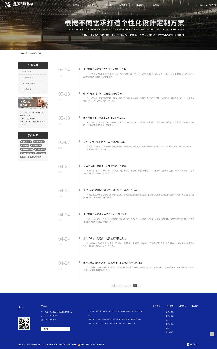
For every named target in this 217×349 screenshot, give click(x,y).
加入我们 (139, 5)
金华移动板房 (27, 77)
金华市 (108, 311)
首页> (31, 53)
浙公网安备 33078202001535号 (92, 345)
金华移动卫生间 (28, 83)
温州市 (133, 311)
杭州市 (98, 311)
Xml (202, 5)
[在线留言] (212, 334)
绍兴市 (137, 311)
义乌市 (113, 311)
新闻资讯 (123, 5)
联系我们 (156, 5)
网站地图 (212, 5)
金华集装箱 (26, 89)
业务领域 (107, 5)
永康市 (118, 311)
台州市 (128, 311)
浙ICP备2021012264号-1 (68, 345)
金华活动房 (26, 71)
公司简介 (91, 5)
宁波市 (103, 311)
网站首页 (75, 5)
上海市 (123, 311)
